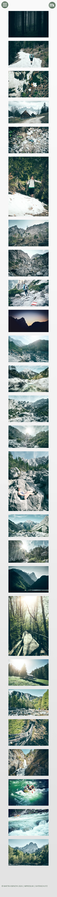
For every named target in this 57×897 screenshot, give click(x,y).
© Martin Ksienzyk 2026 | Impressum (17, 886)
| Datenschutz (41, 886)
